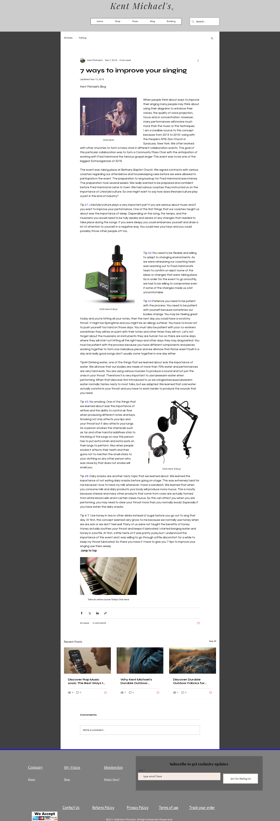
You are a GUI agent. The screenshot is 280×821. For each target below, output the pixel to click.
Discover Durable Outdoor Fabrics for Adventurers (189, 681)
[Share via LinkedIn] (97, 613)
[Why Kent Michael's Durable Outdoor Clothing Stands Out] (140, 660)
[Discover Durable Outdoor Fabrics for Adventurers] (192, 660)
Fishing (82, 38)
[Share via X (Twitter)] (89, 613)
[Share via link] (105, 613)
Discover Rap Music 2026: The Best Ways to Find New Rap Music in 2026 (86, 681)
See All (212, 641)
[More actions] (198, 60)
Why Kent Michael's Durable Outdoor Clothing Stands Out (136, 681)
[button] (212, 38)
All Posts (68, 38)
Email (140, 770)
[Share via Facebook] (81, 613)
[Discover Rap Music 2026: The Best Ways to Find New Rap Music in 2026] (87, 660)
